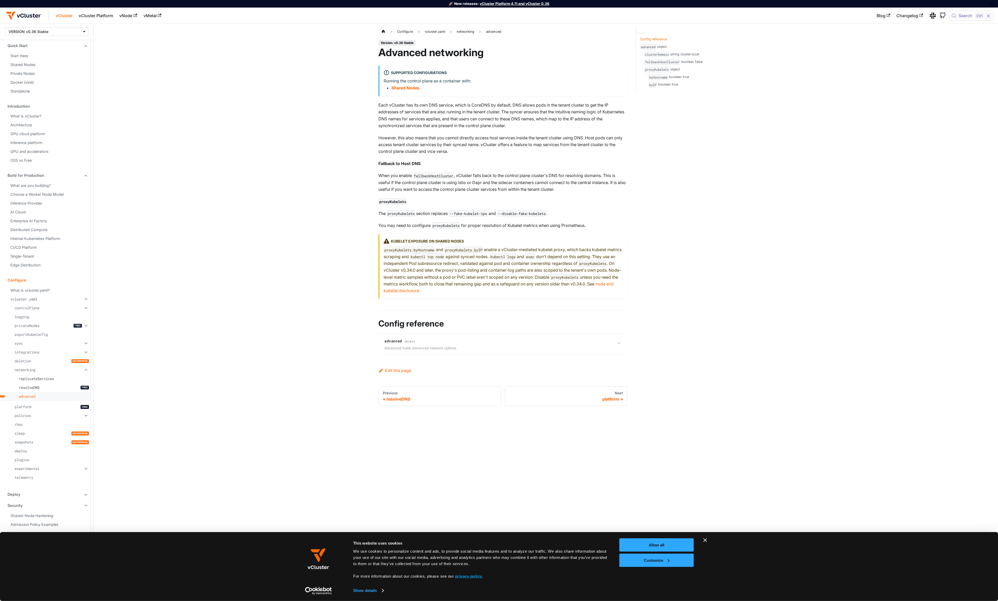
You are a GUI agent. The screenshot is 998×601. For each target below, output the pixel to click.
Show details (365, 590)
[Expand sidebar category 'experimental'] (85, 468)
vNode (125, 15)
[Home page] (383, 32)
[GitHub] (941, 15)
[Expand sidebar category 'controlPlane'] (85, 308)
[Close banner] (705, 540)
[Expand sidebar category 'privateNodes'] (85, 325)
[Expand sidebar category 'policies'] (85, 415)
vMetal (150, 15)
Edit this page (398, 370)
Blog (881, 15)
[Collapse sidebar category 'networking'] (85, 369)
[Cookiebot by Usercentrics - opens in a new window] (318, 591)
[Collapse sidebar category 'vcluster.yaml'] (85, 299)
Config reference (653, 39)
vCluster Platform (96, 15)
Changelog (907, 15)
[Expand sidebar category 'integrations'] (85, 352)
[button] (45, 45)
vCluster (64, 15)
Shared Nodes (405, 87)
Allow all (656, 545)
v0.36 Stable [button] (37, 31)
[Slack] (931, 15)
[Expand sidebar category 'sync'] (85, 343)
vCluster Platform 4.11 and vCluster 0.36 (514, 4)
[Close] (991, 4)
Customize (653, 560)
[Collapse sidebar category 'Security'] (85, 506)
